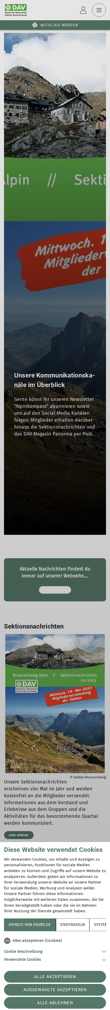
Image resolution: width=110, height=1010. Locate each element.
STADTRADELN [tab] (72, 924)
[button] (55, 951)
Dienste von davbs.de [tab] (30, 924)
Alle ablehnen (55, 1002)
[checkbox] (55, 940)
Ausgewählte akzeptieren (55, 989)
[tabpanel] (55, 949)
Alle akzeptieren (55, 976)
